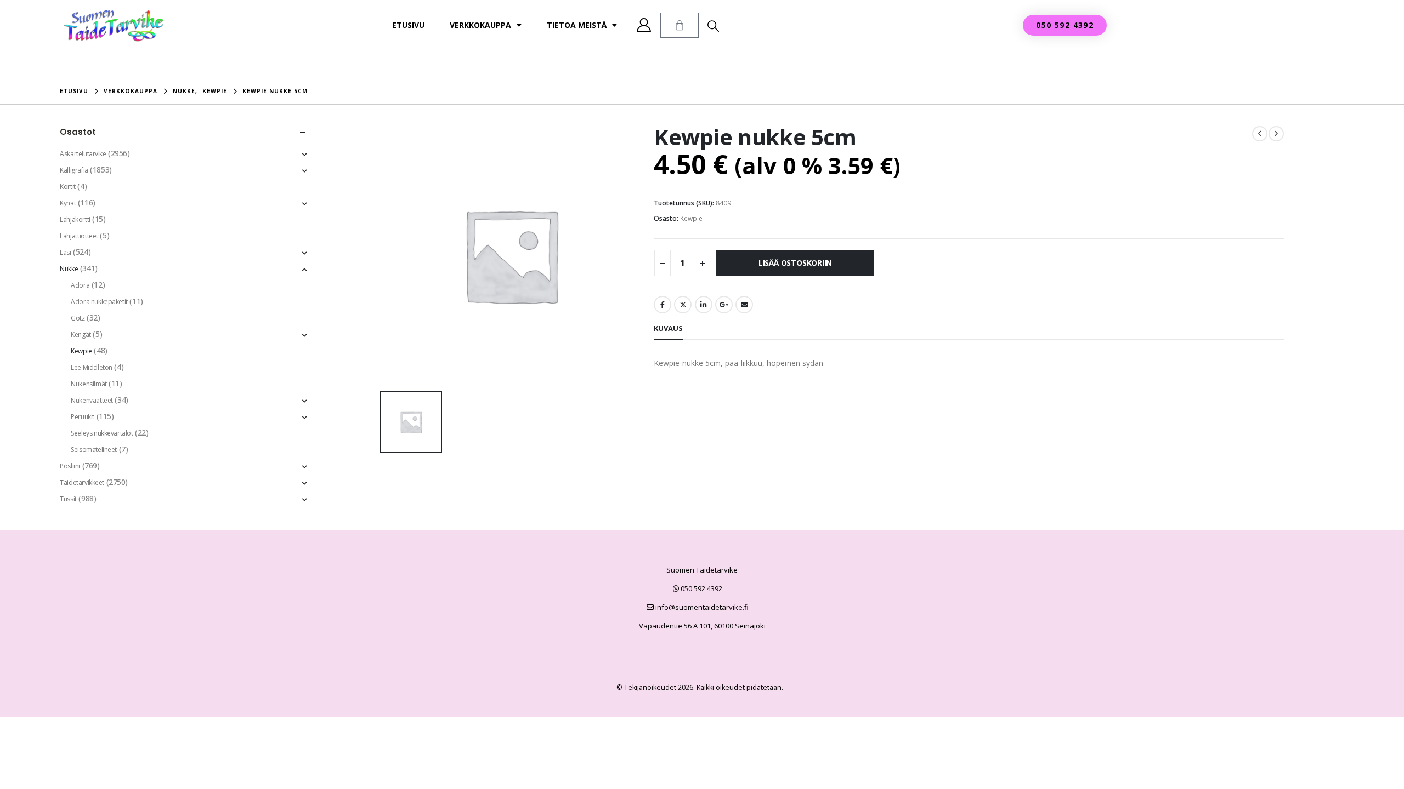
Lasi (65, 252)
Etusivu (408, 25)
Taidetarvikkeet (82, 482)
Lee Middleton (91, 367)
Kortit (67, 186)
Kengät (80, 334)
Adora (80, 285)
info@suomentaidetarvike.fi (701, 607)
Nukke (69, 268)
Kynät (68, 203)
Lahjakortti (75, 219)
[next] (1276, 133)
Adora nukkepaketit (99, 301)
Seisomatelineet (94, 449)
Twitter (683, 304)
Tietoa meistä (577, 25)
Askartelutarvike (83, 153)
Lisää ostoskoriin (795, 263)
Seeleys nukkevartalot (102, 433)
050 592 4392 (700, 588)
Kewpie (691, 218)
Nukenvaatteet (92, 400)
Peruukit (82, 416)
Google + (724, 304)
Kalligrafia (74, 170)
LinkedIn (703, 304)
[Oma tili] (644, 25)
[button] (713, 25)
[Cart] (679, 25)
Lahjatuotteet (79, 236)
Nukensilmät (88, 383)
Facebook (662, 304)
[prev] (1259, 133)
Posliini (70, 466)
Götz (77, 318)
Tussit (68, 499)
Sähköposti (744, 304)
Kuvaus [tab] (668, 328)
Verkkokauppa (480, 25)
